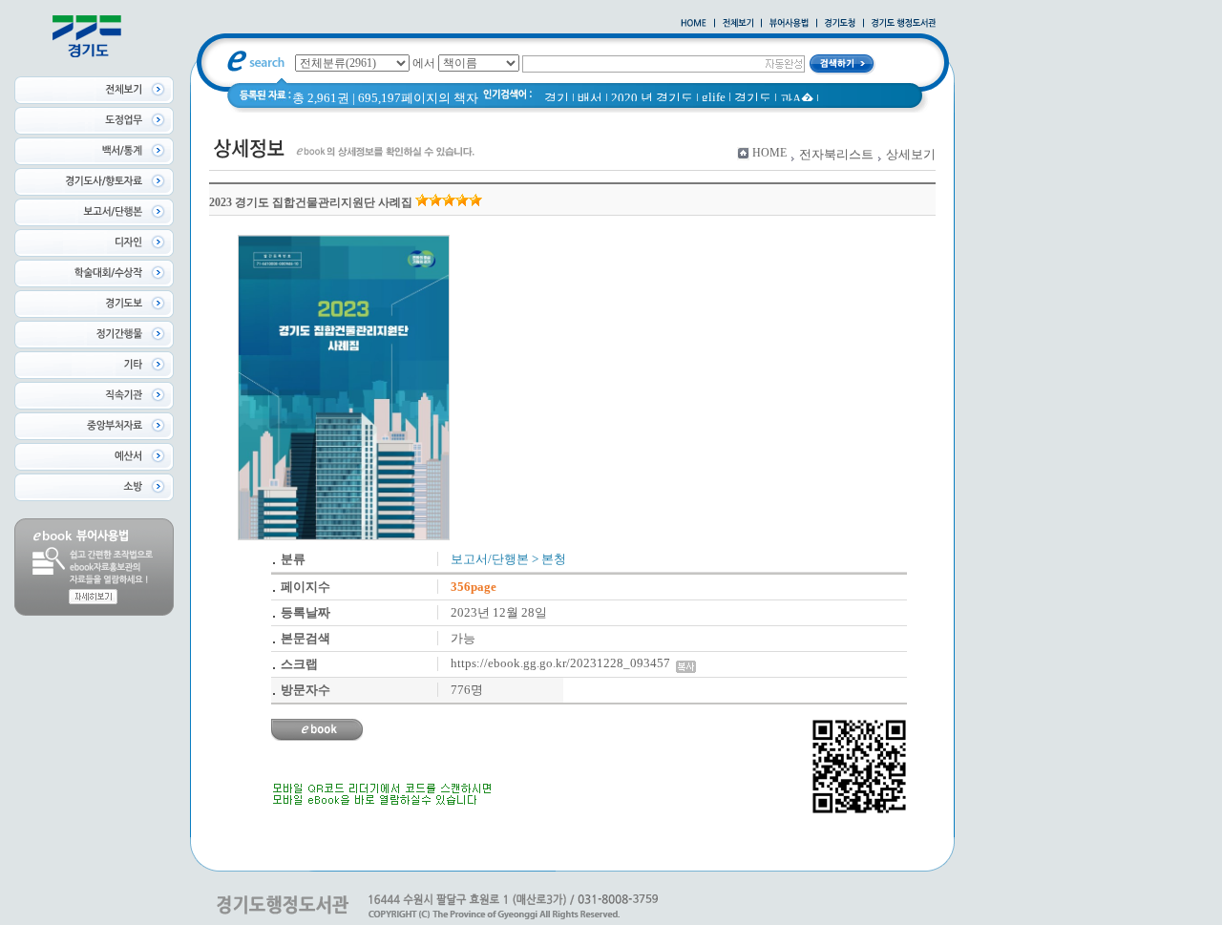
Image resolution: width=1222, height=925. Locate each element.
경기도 (752, 98)
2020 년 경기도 (652, 98)
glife (714, 97)
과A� (796, 99)
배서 (590, 98)
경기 (556, 98)
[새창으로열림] (840, 24)
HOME (769, 152)
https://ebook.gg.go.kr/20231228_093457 (563, 663)
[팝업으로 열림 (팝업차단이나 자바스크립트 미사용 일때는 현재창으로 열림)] (789, 24)
